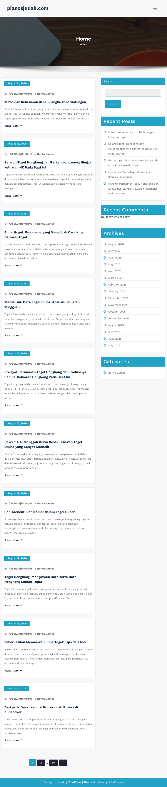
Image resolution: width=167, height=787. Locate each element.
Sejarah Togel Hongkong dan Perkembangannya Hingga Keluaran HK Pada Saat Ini (132, 148)
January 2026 (116, 291)
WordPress (74, 782)
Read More (12, 125)
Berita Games (45, 93)
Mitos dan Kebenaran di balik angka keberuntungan (45, 102)
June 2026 (114, 257)
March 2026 (115, 277)
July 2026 (114, 250)
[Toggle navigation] (155, 8)
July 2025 (114, 331)
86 (53, 762)
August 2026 (116, 244)
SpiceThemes (115, 782)
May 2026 (114, 264)
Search (109, 81)
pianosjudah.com (27, 8)
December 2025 (118, 298)
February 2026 (117, 284)
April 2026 (114, 271)
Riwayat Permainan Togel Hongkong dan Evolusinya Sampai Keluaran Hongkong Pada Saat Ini (133, 188)
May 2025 (114, 345)
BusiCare (99, 782)
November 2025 (118, 304)
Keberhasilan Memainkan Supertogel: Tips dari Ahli (45, 642)
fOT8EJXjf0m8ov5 (20, 93)
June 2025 (114, 338)
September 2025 (119, 318)
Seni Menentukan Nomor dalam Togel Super (39, 512)
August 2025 (116, 325)
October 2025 (117, 311)
